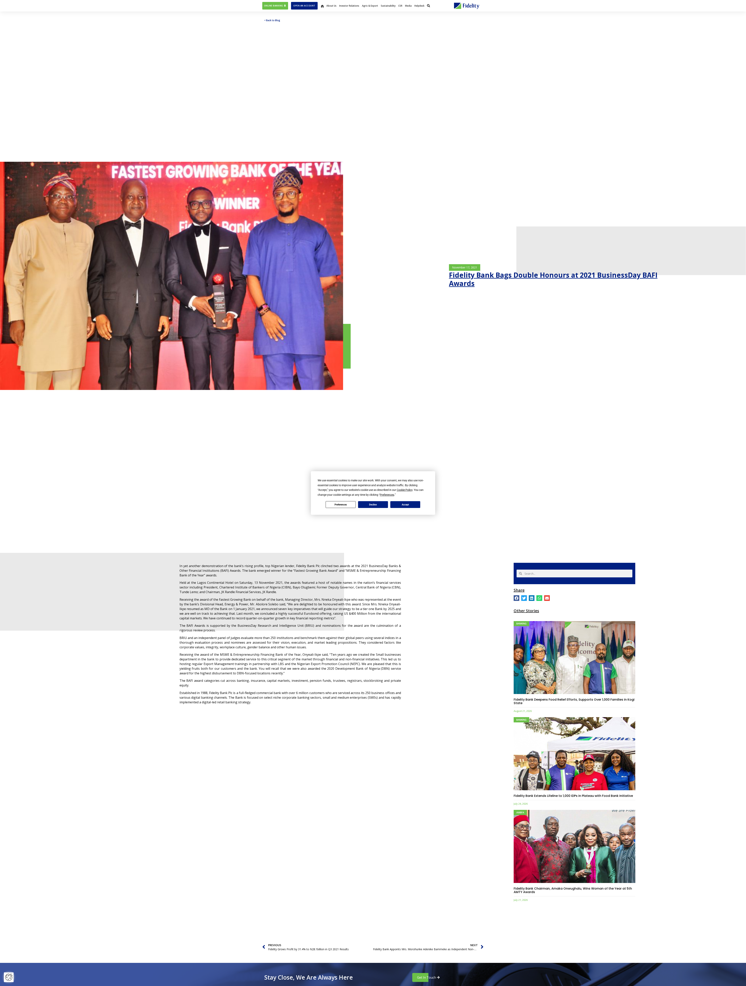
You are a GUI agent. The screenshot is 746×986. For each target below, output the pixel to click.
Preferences (341, 504)
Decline (373, 504)
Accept (405, 504)
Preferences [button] (387, 494)
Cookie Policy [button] (404, 489)
